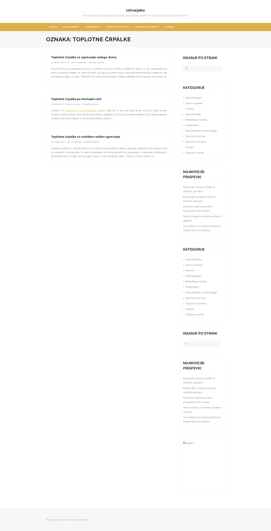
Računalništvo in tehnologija (201, 130)
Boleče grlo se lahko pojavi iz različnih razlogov (199, 199)
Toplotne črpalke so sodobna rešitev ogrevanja (85, 136)
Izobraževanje (193, 114)
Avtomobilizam (193, 97)
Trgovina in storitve (195, 141)
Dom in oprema (78, 62)
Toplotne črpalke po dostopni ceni (76, 99)
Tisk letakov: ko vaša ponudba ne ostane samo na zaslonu (202, 228)
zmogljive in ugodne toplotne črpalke (85, 110)
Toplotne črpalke (96, 62)
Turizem (189, 147)
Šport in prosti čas (195, 136)
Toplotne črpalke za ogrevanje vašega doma (84, 57)
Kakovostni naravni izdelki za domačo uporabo (199, 189)
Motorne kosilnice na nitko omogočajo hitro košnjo (197, 208)
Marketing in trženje (196, 119)
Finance (189, 108)
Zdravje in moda (194, 152)
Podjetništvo (192, 125)
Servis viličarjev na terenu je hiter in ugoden (202, 218)
